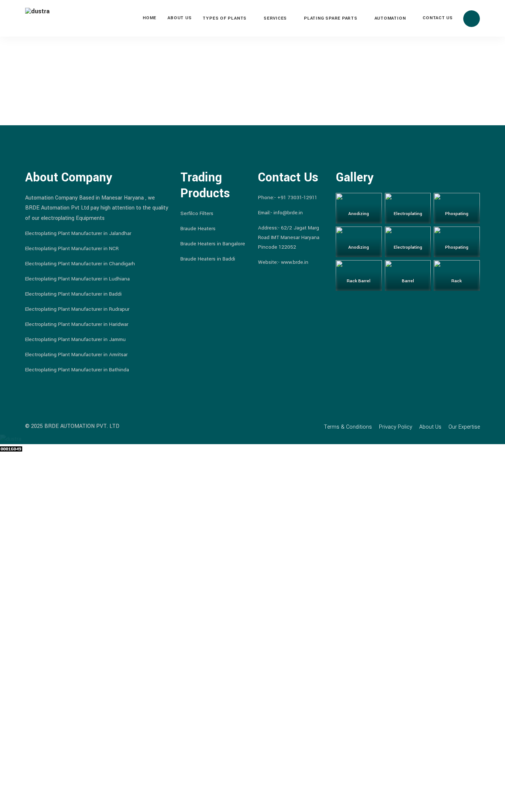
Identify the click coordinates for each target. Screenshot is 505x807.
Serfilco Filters (196, 213)
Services (275, 18)
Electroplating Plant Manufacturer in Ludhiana (77, 278)
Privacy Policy (395, 427)
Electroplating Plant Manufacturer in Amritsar (76, 354)
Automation (390, 18)
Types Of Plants (225, 18)
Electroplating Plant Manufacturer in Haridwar (76, 324)
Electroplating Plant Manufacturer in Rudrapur (77, 309)
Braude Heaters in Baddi (207, 258)
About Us (179, 18)
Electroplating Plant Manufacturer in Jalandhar (78, 233)
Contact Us (438, 18)
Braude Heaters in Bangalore (212, 243)
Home (149, 18)
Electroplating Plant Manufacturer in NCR (72, 248)
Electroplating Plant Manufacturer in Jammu (75, 339)
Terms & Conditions (348, 427)
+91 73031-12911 (297, 197)
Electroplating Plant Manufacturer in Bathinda (77, 369)
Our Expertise (464, 427)
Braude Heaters (198, 228)
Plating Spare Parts (330, 18)
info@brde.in (288, 212)
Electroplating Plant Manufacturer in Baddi (73, 293)
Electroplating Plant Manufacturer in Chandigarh (80, 263)
